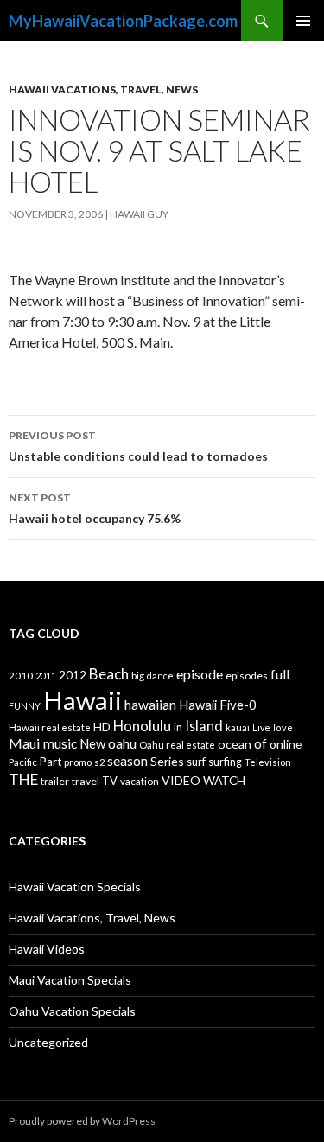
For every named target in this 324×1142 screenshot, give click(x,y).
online (286, 744)
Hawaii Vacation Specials (75, 886)
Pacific (23, 762)
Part (50, 762)
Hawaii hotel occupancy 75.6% (95, 508)
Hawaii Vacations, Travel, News (103, 89)
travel (85, 781)
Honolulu (142, 726)
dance (160, 675)
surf (196, 762)
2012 (72, 675)
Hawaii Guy (139, 213)
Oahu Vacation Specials (72, 1011)
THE (23, 779)
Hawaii (82, 700)
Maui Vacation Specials (70, 980)
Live (261, 727)
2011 (45, 675)
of (260, 743)
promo (78, 762)
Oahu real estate (177, 744)
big (137, 675)
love (283, 727)
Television (268, 762)
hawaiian (150, 704)
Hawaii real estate (50, 727)
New (92, 743)
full (279, 674)
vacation (139, 781)
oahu (122, 743)
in (178, 727)
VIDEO (181, 780)
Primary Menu (303, 20)
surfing (225, 762)
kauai (238, 727)
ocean (234, 744)
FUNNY (25, 705)
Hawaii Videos (47, 948)
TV (110, 781)
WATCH (224, 780)
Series (167, 761)
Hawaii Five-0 (218, 704)
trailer (55, 781)
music (60, 743)
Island (204, 726)
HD (102, 727)
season (127, 761)
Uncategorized (48, 1042)
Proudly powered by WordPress (82, 1120)
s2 (99, 762)
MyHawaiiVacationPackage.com (123, 20)
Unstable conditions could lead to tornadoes (138, 446)
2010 (21, 675)
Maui (25, 743)
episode (199, 674)
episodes (247, 675)
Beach (109, 674)
